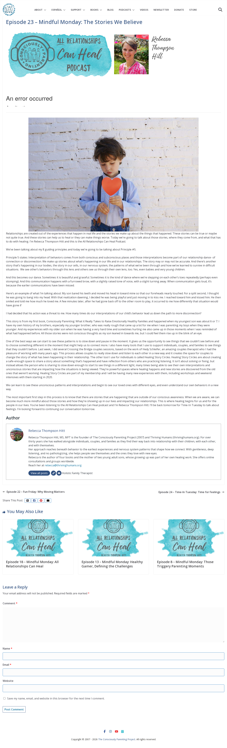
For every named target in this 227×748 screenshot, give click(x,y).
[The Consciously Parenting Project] (9, 9)
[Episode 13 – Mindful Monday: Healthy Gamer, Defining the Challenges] (113, 521)
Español (57, 9)
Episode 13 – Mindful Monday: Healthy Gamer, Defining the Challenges (112, 564)
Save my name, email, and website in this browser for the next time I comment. (56, 698)
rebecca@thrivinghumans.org (63, 465)
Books (94, 9)
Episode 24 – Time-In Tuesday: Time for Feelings (189, 492)
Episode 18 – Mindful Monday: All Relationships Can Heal (32, 564)
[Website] (53, 473)
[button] (44, 9)
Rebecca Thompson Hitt (46, 430)
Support (76, 9)
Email (7, 665)
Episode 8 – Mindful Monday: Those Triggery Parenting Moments (185, 564)
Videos (144, 9)
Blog (110, 9)
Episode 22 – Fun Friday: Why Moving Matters (36, 492)
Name (7, 648)
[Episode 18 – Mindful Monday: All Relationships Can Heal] (38, 521)
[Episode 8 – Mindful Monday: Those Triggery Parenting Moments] (189, 521)
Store (193, 9)
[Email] (59, 473)
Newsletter (161, 9)
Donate (179, 9)
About (38, 9)
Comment (10, 603)
